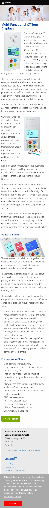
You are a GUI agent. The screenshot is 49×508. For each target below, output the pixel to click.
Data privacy (10, 467)
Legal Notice (10, 464)
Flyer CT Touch (10, 418)
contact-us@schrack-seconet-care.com (22, 450)
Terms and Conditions (15, 470)
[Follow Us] (11, 458)
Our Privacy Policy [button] (12, 496)
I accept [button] (12, 503)
